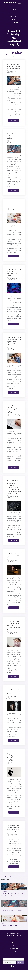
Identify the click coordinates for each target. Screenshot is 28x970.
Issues (14, 9)
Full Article (13, 120)
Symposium (14, 16)
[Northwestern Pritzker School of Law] (14, 3)
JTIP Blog (14, 19)
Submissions (14, 13)
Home (14, 939)
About (14, 6)
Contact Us (14, 22)
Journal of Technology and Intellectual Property (14, 37)
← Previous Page (8, 877)
